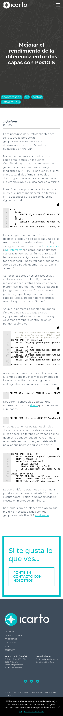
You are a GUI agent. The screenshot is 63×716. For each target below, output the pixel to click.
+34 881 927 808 (15, 667)
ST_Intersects (13, 249)
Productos (11, 639)
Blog (7, 646)
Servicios (10, 631)
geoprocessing (11, 97)
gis (27, 97)
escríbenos (42, 515)
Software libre (11, 101)
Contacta (10, 650)
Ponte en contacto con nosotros (27, 576)
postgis (37, 97)
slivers (34, 405)
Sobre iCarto (12, 642)
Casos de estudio (14, 635)
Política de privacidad (34, 711)
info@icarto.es (17, 664)
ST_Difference (50, 246)
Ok (20, 711)
